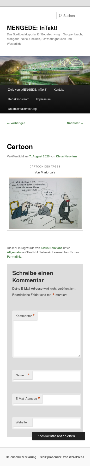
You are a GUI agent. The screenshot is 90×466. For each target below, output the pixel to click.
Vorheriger (16, 123)
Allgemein (14, 252)
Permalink (14, 256)
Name (23, 375)
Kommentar (25, 316)
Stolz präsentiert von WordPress (62, 457)
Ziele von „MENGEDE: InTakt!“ (27, 89)
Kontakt (59, 89)
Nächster (75, 123)
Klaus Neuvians (67, 156)
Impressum (43, 99)
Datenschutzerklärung (22, 108)
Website (21, 422)
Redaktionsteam (18, 99)
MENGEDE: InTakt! (32, 27)
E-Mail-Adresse (28, 398)
